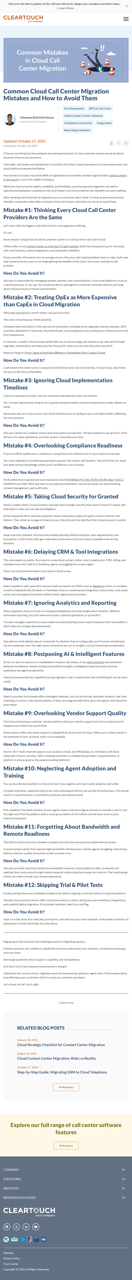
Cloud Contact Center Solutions (83, 115)
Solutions (12, 1179)
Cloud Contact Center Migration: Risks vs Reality (56, 1058)
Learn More (66, 8)
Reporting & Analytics (77, 130)
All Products (66, 1145)
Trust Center (10, 1263)
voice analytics (95, 662)
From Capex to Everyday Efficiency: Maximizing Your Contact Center (65, 352)
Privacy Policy (11, 1258)
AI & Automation (74, 108)
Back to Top (67, 1002)
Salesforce (99, 586)
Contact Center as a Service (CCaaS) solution (52, 246)
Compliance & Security (78, 122)
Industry (11, 1188)
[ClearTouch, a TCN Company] (23, 18)
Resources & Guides (19, 1197)
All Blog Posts (66, 1087)
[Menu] (126, 19)
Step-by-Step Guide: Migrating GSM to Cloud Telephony (62, 1072)
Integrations (104, 122)
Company (11, 1170)
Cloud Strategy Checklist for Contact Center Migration (61, 1044)
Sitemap (8, 1252)
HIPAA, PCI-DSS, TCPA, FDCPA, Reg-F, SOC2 (96, 479)
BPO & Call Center (100, 108)
